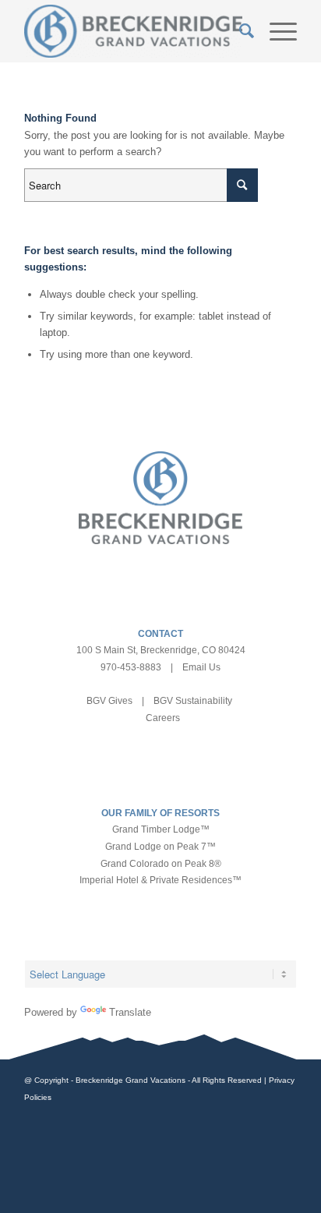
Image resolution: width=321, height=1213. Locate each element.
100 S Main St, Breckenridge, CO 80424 (160, 650)
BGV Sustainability (192, 700)
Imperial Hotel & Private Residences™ (160, 880)
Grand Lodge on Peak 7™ (160, 846)
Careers (163, 718)
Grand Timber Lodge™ (161, 829)
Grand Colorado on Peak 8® (161, 863)
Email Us (201, 667)
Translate (130, 1012)
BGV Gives (109, 700)
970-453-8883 (131, 667)
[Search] (239, 31)
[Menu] (275, 31)
